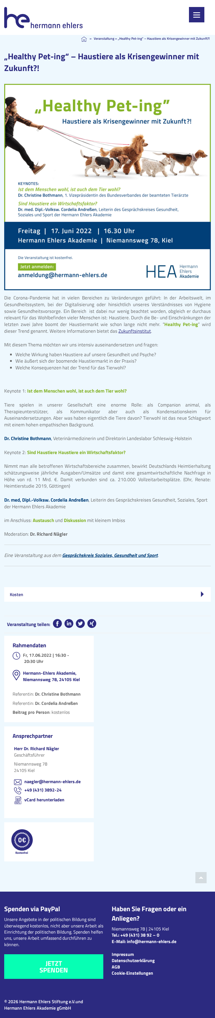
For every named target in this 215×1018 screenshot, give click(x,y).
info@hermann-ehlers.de (151, 941)
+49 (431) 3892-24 (43, 789)
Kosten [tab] (16, 594)
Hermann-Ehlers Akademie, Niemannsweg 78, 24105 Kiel (51, 676)
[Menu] (196, 14)
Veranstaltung (104, 38)
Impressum (123, 954)
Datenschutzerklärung (133, 960)
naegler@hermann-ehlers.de (52, 781)
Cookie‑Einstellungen (132, 973)
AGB (116, 966)
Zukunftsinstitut (134, 331)
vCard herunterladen (44, 799)
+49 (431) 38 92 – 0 (139, 935)
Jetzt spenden (53, 966)
